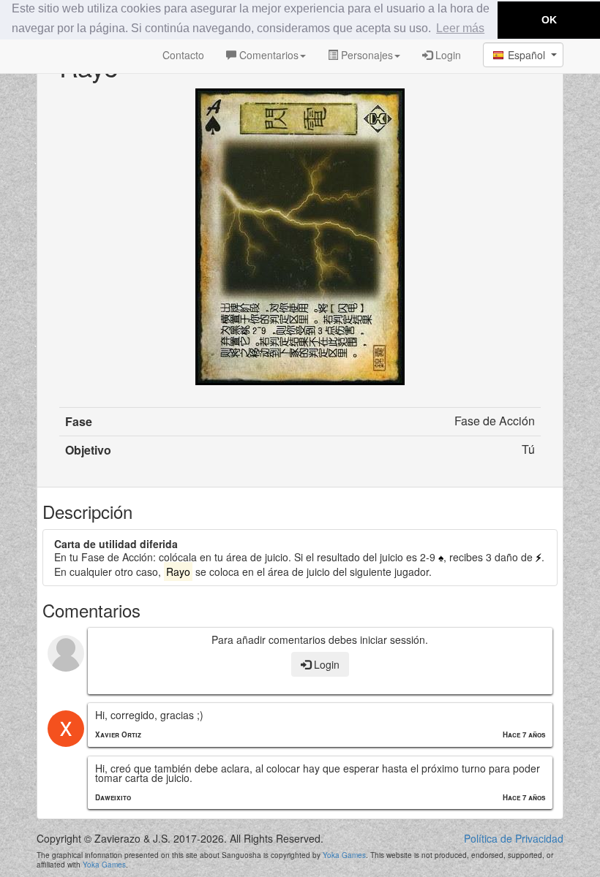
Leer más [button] (460, 28)
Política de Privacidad (513, 838)
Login (446, 55)
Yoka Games (344, 855)
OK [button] (549, 20)
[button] (523, 54)
